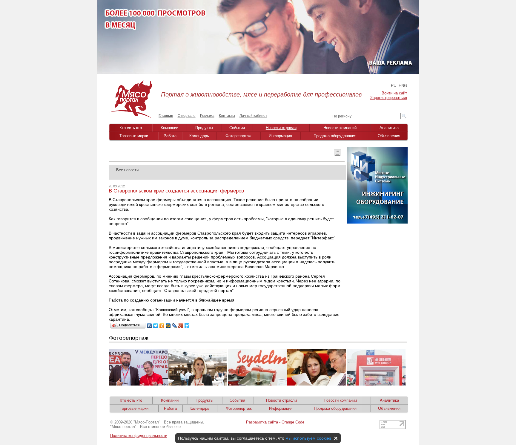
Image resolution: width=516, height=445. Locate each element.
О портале (187, 116)
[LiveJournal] (174, 326)
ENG (403, 85)
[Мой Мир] (168, 326)
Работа (170, 136)
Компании (169, 128)
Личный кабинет (253, 116)
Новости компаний (340, 128)
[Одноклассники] (162, 326)
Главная (166, 116)
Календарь (199, 136)
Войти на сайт (394, 93)
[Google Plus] (181, 326)
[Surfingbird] (187, 326)
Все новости (127, 170)
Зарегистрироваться (388, 97)
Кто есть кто (130, 128)
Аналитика (389, 128)
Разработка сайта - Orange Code (275, 422)
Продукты (204, 128)
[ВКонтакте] (149, 326)
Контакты (227, 116)
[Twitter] (156, 326)
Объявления (389, 136)
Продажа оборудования (335, 136)
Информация (280, 136)
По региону (341, 116)
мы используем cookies (308, 438)
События (237, 128)
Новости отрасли (281, 128)
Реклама (207, 116)
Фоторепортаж (238, 136)
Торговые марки (133, 136)
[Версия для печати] (337, 154)
